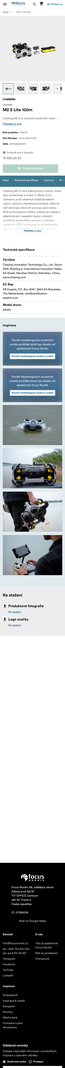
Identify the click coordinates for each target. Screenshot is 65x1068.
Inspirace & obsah (14, 1001)
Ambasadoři (10, 995)
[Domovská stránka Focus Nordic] (18, 4)
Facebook (9, 964)
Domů (5, 12)
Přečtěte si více (12, 124)
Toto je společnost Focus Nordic (46, 945)
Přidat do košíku (33, 168)
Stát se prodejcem (46, 953)
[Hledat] (34, 4)
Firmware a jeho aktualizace (13, 1025)
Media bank (10, 1017)
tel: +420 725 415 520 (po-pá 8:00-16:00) (16, 951)
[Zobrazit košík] (41, 4)
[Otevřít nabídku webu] (7, 4)
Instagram (9, 958)
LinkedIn (8, 975)
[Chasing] (9, 99)
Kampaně (9, 1006)
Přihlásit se (56, 4)
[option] (8, 88)
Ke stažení (14, 612)
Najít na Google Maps (32, 921)
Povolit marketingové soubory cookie (32, 356)
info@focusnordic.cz (15, 943)
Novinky (8, 1012)
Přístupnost (42, 958)
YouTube (8, 970)
